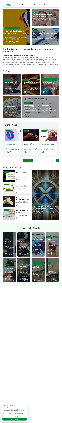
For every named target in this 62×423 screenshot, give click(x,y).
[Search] (52, 4)
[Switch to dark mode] (55, 5)
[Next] (57, 160)
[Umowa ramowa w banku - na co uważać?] (38, 244)
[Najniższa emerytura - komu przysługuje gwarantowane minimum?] (38, 270)
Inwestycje (36, 4)
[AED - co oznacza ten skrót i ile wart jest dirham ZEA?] (52, 270)
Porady (26, 4)
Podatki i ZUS (42, 4)
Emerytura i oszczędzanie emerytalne (50, 79)
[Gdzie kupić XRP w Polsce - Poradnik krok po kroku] (45, 195)
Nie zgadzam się (14, 416)
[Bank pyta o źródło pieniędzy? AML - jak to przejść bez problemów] (23, 244)
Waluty (47, 4)
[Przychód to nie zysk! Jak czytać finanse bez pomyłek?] (9, 244)
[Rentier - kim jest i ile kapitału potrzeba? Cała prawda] (52, 244)
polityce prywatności (19, 413)
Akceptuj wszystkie (14, 419)
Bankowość (31, 4)
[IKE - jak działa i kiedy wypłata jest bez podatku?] (16, 27)
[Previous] (53, 160)
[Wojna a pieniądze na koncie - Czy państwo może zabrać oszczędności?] (9, 270)
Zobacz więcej (28, 160)
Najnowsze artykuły (20, 4)
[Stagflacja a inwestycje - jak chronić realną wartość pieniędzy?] (23, 270)
